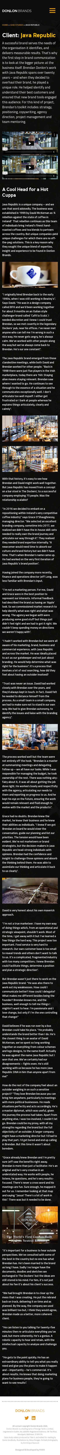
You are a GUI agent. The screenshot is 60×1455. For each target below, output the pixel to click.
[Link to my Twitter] (27, 1418)
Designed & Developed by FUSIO (30, 1449)
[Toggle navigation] (52, 10)
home (5, 25)
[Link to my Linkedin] (33, 1418)
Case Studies (16, 25)
